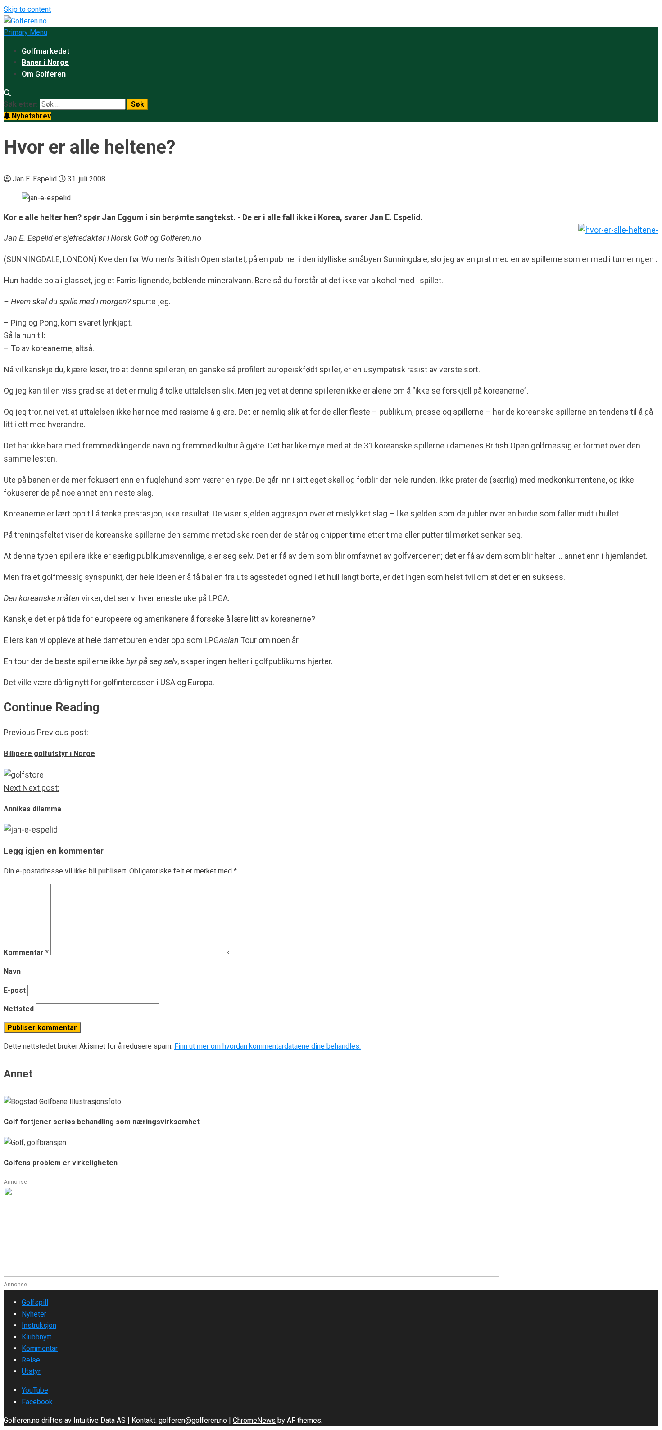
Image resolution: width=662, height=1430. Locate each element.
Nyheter (34, 1314)
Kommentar (26, 952)
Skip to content (27, 9)
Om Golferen (44, 74)
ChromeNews (254, 1420)
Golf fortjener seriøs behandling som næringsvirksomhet (102, 1122)
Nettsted (19, 1009)
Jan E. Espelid (36, 179)
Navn (12, 971)
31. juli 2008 (86, 179)
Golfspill (35, 1302)
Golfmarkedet (45, 51)
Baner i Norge (45, 62)
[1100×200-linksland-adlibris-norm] (251, 1274)
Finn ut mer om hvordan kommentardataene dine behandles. (267, 1046)
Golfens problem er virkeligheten (61, 1162)
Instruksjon (39, 1325)
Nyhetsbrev (30, 116)
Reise (31, 1360)
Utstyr (31, 1371)
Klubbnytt (36, 1337)
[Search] (7, 93)
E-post (15, 990)
